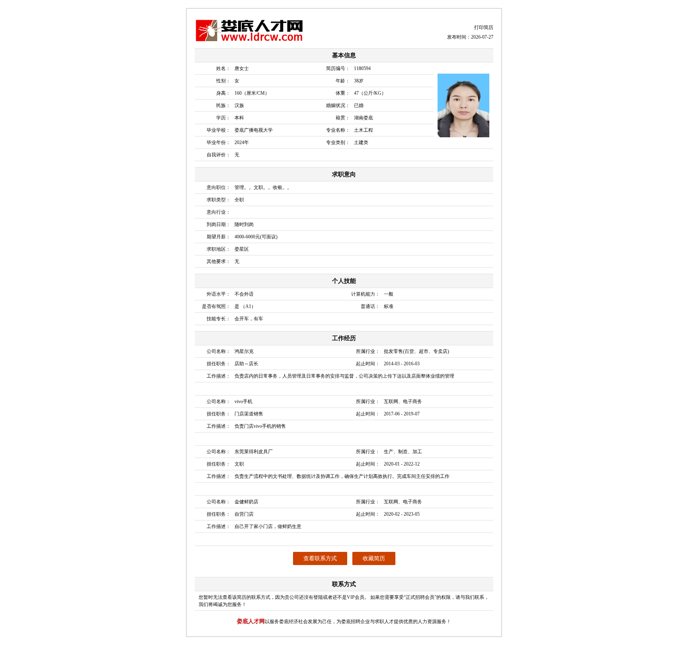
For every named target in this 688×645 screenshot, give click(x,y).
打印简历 (483, 27)
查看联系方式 (320, 558)
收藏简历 (374, 558)
